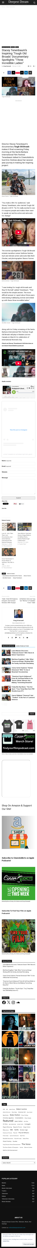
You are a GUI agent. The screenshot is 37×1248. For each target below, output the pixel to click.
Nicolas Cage (24, 1130)
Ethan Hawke (28, 1118)
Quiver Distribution (14, 1135)
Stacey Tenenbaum (17, 578)
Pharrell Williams (23, 1133)
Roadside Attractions (8, 1138)
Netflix (16, 1130)
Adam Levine (21, 1109)
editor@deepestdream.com (17, 1227)
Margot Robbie (26, 1127)
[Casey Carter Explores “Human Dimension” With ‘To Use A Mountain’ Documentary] (6, 670)
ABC (7, 1109)
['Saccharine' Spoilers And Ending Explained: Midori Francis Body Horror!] (10, 1022)
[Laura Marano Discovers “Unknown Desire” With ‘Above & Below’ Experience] (6, 653)
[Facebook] (9, 72)
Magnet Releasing (7, 1127)
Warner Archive (28, 1147)
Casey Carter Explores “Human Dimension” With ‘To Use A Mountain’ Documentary (22, 670)
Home (3, 7)
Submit (18, 498)
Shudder (15, 1141)
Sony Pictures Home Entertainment (11, 1144)
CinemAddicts (19, 1118)
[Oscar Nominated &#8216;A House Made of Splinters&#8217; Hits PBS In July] (9, 552)
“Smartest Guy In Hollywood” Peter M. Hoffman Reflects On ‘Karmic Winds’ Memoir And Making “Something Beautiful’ (19, 983)
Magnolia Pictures (17, 1127)
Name (6, 460)
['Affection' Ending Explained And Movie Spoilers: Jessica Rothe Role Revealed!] (27, 1022)
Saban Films (26, 1138)
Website (4, 472)
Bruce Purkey (24, 1115)
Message (5, 478)
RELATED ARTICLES (8, 646)
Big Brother (6, 1115)
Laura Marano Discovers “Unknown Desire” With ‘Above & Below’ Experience (23, 653)
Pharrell (15, 1132)
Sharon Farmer (27, 575)
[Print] (30, 72)
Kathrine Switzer (11, 573)
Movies (12, 47)
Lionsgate (27, 1124)
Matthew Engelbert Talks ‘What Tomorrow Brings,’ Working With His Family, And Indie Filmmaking (23, 661)
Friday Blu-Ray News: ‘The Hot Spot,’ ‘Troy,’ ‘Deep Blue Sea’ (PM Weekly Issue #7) (23, 689)
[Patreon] (16, 638)
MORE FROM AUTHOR (22, 646)
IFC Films (5, 1124)
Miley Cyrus (6, 1130)
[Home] (10, 1039)
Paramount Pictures (7, 1132)
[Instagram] (12, 638)
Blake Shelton (15, 1115)
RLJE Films (22, 1135)
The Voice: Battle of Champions (10, 1147)
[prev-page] (3, 704)
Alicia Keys (14, 1112)
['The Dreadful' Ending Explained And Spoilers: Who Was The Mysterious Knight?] (10, 1090)
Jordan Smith (20, 1124)
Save (18, 73)
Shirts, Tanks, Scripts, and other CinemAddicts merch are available (17, 754)
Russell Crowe (17, 1138)
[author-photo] (18, 618)
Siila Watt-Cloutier (7, 578)
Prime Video (6, 1135)
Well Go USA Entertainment (10, 1150)
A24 (4, 1109)
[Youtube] (27, 638)
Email (6, 466)
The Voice (26, 1144)
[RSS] (20, 638)
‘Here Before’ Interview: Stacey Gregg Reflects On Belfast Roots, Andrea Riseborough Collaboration (24, 537)
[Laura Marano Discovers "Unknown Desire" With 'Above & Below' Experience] (27, 1039)
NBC (11, 1130)
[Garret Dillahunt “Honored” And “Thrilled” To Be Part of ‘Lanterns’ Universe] (6, 697)
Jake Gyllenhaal (12, 1124)
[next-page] (6, 704)
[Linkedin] (26, 72)
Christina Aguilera (8, 1118)
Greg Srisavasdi (7, 66)
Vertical (21, 1147)
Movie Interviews (11, 7)
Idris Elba (26, 1121)
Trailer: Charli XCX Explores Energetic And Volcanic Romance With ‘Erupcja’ (10, 600)
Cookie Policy (6, 1241)
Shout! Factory (7, 1141)
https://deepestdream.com (18, 623)
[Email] (22, 72)
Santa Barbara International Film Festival (12, 575)
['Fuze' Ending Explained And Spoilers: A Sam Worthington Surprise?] (27, 1056)
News (17, 47)
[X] (13, 72)
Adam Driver (12, 1109)
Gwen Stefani (19, 1121)
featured (8, 1121)
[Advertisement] (18, 27)
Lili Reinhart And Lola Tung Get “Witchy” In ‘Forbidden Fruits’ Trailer (27, 600)
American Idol (22, 1112)
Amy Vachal (29, 1112)
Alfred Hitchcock (6, 1112)
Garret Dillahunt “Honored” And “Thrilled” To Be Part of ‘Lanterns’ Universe (23, 697)
